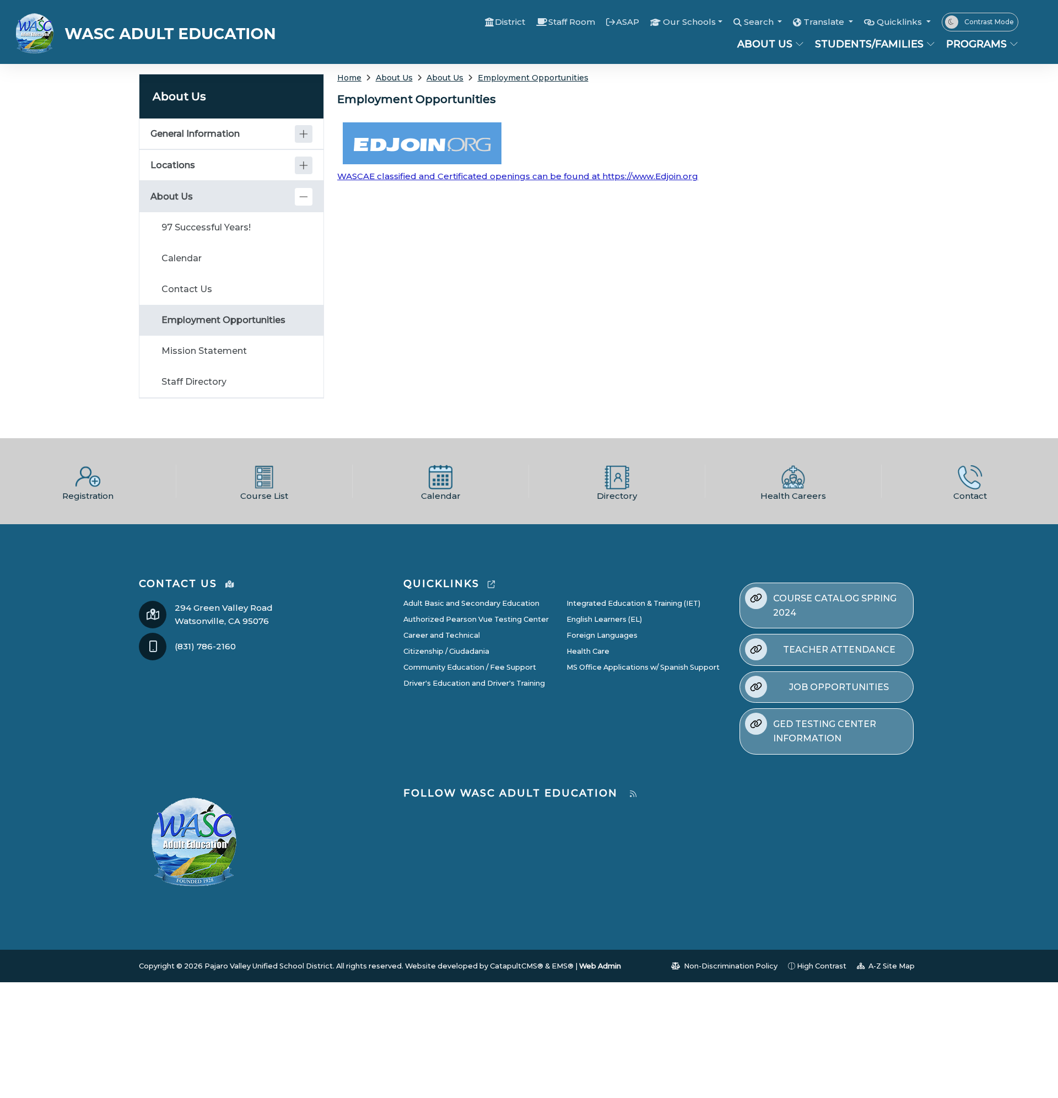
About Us (764, 44)
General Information (195, 133)
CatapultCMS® (516, 966)
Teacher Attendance (839, 649)
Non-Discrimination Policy (730, 966)
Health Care (587, 651)
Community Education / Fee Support (469, 667)
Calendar (181, 258)
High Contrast (821, 966)
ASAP (627, 22)
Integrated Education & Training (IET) (633, 603)
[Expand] (303, 134)
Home (349, 78)
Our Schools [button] (689, 22)
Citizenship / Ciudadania (446, 651)
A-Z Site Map (891, 966)
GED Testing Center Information (824, 731)
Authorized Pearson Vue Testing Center (476, 619)
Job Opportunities (839, 687)
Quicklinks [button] (900, 22)
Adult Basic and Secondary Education (471, 603)
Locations (172, 165)
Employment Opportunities (533, 78)
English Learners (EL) (604, 619)
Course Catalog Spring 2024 (835, 605)
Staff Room (571, 22)
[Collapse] (303, 197)
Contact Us (186, 289)
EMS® (563, 966)
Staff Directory (193, 381)
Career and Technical (441, 635)
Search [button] (760, 22)
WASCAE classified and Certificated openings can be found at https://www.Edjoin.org (517, 176)
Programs (976, 44)
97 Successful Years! (206, 227)
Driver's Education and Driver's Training (474, 683)
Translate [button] (824, 22)
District (510, 22)
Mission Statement (204, 351)
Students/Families (869, 44)
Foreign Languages (602, 635)
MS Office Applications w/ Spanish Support (643, 667)
